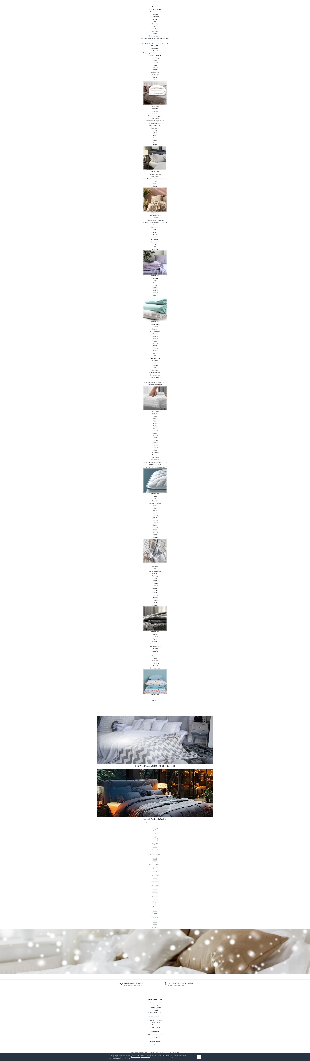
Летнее (155, 79)
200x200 (155, 348)
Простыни (155, 14)
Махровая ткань (155, 358)
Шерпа (155, 508)
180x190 (155, 445)
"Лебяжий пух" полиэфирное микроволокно (155, 179)
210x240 (155, 598)
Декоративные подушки (155, 116)
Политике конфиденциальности (140, 1057)
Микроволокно (155, 48)
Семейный (155, 249)
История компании (156, 1020)
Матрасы (155, 19)
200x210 (155, 588)
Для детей (155, 665)
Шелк (155, 234)
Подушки (155, 7)
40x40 (155, 133)
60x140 (155, 418)
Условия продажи (156, 1027)
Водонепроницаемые (155, 331)
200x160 (155, 522)
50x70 (155, 142)
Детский (155, 244)
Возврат (155, 1010)
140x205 (155, 65)
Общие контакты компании (156, 1035)
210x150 (155, 593)
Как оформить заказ (156, 1003)
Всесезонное (155, 74)
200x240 (155, 530)
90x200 (155, 295)
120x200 (155, 288)
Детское (155, 26)
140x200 (155, 290)
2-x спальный (155, 242)
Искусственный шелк (155, 571)
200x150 (155, 520)
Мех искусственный (155, 503)
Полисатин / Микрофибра (155, 227)
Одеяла (155, 4)
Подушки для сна (155, 113)
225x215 (155, 602)
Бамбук (155, 33)
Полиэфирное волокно (155, 55)
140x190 (155, 435)
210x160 (155, 595)
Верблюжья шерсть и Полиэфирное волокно (155, 43)
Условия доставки (156, 1007)
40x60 (155, 135)
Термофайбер (155, 58)
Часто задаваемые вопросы (156, 1012)
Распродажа (156, 1025)
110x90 (155, 513)
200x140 (155, 518)
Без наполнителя (155, 375)
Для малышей (155, 663)
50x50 (155, 140)
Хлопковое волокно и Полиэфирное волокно (155, 467)
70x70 (155, 145)
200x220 (155, 527)
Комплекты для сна (155, 9)
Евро (155, 246)
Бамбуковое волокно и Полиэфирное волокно (155, 38)
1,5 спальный (155, 239)
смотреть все (155, 106)
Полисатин (155, 455)
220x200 (155, 532)
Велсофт (155, 501)
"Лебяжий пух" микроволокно (155, 120)
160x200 (155, 292)
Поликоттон (155, 363)
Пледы (155, 21)
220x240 (155, 535)
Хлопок (155, 505)
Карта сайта (156, 1022)
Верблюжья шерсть (155, 41)
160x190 (155, 440)
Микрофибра (155, 360)
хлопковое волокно (155, 464)
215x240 (155, 600)
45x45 (155, 137)
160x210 (155, 581)
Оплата (156, 1005)
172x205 (155, 67)
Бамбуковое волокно (155, 36)
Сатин (155, 232)
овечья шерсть (155, 459)
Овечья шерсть (155, 50)
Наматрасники (155, 16)
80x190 (155, 423)
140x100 (155, 515)
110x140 (155, 62)
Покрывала (155, 24)
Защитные (155, 329)
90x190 (155, 426)
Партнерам (156, 1037)
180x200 (155, 346)
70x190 (155, 421)
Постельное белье (155, 12)
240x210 (155, 537)
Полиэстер (155, 365)
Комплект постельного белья (155, 220)
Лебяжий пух (155, 45)
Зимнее (155, 77)
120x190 (155, 430)
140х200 (155, 341)
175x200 (155, 585)
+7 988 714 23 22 (155, 700)
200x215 (155, 70)
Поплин (155, 229)
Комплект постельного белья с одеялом (155, 222)
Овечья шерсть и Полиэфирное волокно (155, 53)
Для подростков (155, 668)
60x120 (155, 351)
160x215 (155, 583)
